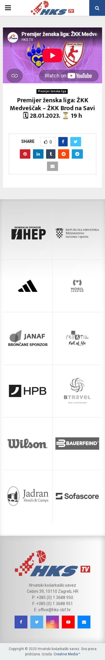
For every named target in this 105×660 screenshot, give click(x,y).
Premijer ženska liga (52, 91)
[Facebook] (21, 622)
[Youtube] (68, 622)
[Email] (84, 622)
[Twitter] (36, 622)
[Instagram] (52, 622)
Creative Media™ (67, 654)
